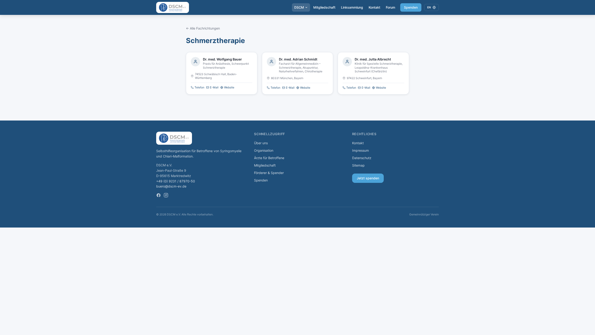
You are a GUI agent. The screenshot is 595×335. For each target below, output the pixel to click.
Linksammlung (352, 7)
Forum (390, 7)
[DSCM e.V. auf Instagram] (166, 195)
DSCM (299, 7)
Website (229, 87)
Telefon (199, 87)
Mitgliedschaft (324, 7)
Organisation (263, 150)
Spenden (411, 7)
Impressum (360, 150)
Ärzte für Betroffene (269, 158)
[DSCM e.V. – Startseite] (172, 7)
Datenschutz (361, 158)
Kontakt (374, 7)
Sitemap (358, 165)
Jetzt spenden (368, 178)
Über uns (261, 143)
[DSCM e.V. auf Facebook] (158, 195)
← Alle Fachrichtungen (203, 28)
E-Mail (214, 87)
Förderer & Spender (269, 173)
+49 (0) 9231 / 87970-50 (175, 181)
